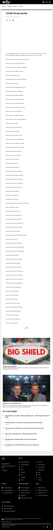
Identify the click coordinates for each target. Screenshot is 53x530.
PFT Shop (20, 6)
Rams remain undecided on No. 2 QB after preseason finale (21, 433)
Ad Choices (33, 518)
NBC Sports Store (22, 518)
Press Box (28, 518)
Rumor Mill (9, 6)
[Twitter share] (10, 20)
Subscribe (4, 470)
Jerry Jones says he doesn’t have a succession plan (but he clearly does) (24, 428)
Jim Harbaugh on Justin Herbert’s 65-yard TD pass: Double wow (22, 445)
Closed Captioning (12, 518)
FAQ (17, 518)
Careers (7, 518)
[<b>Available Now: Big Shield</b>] (26, 351)
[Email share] (13, 20)
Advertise (3, 518)
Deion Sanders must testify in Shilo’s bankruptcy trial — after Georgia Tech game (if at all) (27, 416)
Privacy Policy (38, 518)
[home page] (6, 2)
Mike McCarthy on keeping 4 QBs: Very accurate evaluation (21, 439)
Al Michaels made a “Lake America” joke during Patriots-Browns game (23, 422)
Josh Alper (7, 435)
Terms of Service (19, 519)
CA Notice (14, 519)
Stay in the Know (5, 463)
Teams (3, 6)
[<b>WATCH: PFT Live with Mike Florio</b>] (26, 388)
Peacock (15, 6)
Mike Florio (7, 418)
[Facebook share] (7, 20)
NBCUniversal (8, 521)
